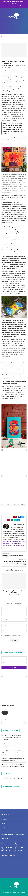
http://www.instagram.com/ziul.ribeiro (13, 545)
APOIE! (4, 713)
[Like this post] (15, 517)
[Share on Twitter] (22, 517)
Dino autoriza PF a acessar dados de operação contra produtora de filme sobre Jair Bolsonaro (13, 737)
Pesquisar (4, 720)
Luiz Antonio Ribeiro (8, 65)
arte (3, 504)
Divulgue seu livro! (6, 1)
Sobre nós (14, 3)
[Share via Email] (18, 520)
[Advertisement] (14, 26)
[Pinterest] (13, 6)
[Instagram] (11, 6)
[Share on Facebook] (19, 517)
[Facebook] (7, 6)
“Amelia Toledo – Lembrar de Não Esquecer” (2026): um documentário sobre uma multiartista (13, 753)
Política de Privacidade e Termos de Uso (12, 834)
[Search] (26, 36)
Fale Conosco (15, 1)
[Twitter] (9, 6)
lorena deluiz (16, 504)
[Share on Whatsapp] (15, 520)
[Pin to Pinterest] (8, 520)
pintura (23, 504)
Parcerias (22, 1)
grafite (8, 504)
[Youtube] (15, 6)
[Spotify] (18, 6)
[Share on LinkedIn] (12, 520)
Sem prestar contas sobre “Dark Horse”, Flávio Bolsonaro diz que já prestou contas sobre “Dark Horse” (13, 745)
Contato (3, 823)
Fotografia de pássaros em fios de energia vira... (14, 591)
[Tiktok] (20, 6)
